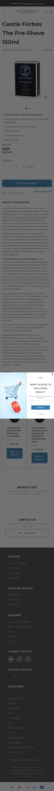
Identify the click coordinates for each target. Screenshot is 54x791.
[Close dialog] (52, 374)
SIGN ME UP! (40, 407)
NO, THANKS (40, 413)
